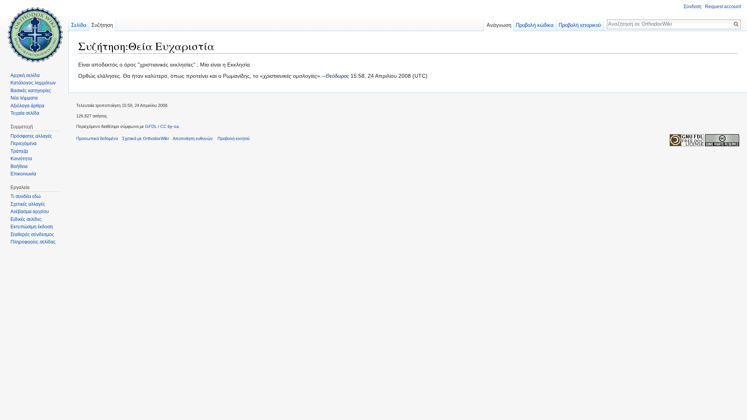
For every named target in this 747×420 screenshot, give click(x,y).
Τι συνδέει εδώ (25, 196)
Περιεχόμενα (24, 143)
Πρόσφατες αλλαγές (31, 136)
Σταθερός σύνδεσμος (32, 234)
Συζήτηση (102, 25)
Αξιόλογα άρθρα (27, 105)
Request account (723, 6)
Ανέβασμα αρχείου (30, 211)
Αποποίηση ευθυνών (193, 138)
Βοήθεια (19, 166)
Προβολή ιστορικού (580, 25)
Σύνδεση (692, 6)
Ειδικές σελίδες (26, 219)
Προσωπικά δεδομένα (97, 138)
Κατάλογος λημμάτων (33, 83)
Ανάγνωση (499, 25)
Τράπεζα (19, 151)
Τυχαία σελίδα (25, 113)
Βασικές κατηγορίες (31, 90)
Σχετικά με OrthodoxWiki (145, 138)
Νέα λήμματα (24, 98)
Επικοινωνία (23, 174)
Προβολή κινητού (233, 138)
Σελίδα (78, 25)
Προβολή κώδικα (535, 25)
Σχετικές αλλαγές (28, 204)
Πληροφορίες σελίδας (33, 242)
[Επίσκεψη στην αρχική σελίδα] (34, 31)
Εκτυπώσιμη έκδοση (32, 226)
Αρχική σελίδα (25, 75)
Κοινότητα (21, 158)
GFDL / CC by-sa (162, 126)
